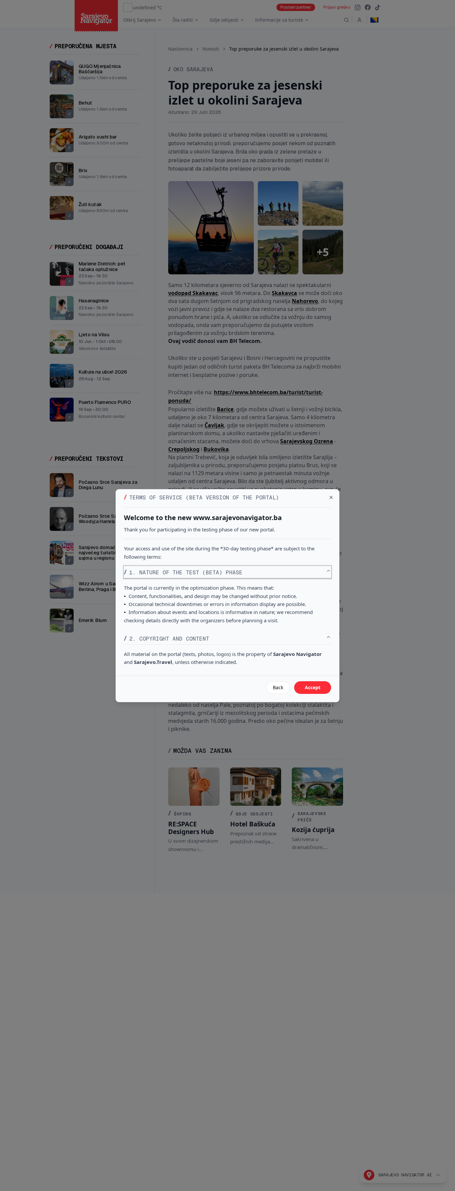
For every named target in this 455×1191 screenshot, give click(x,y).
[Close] (331, 497)
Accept (312, 687)
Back (278, 687)
